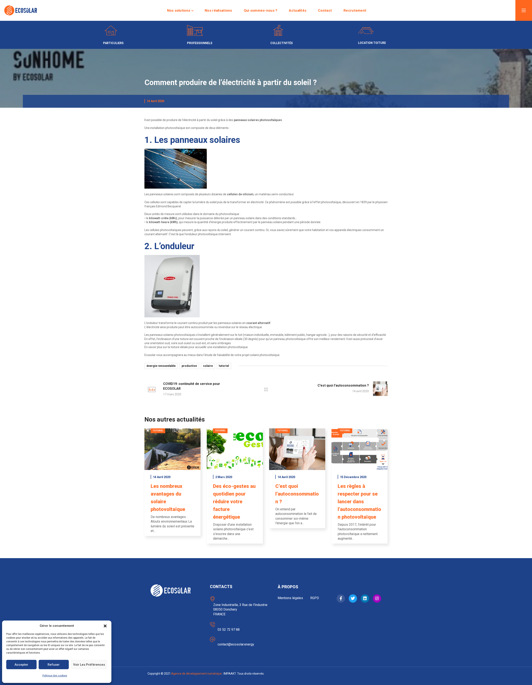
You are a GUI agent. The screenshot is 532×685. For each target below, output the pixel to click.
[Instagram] (377, 598)
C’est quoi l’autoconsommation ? (297, 493)
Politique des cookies (54, 675)
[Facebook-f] (341, 598)
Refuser (54, 664)
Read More (172, 449)
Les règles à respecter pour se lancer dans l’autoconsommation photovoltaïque (359, 501)
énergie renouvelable (161, 365)
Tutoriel (158, 430)
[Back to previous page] (266, 389)
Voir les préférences (89, 664)
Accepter (21, 664)
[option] (172, 485)
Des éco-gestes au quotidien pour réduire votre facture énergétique (234, 501)
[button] (105, 626)
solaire (208, 365)
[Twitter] (353, 598)
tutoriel (224, 365)
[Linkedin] (365, 598)
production (189, 365)
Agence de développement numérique (196, 673)
